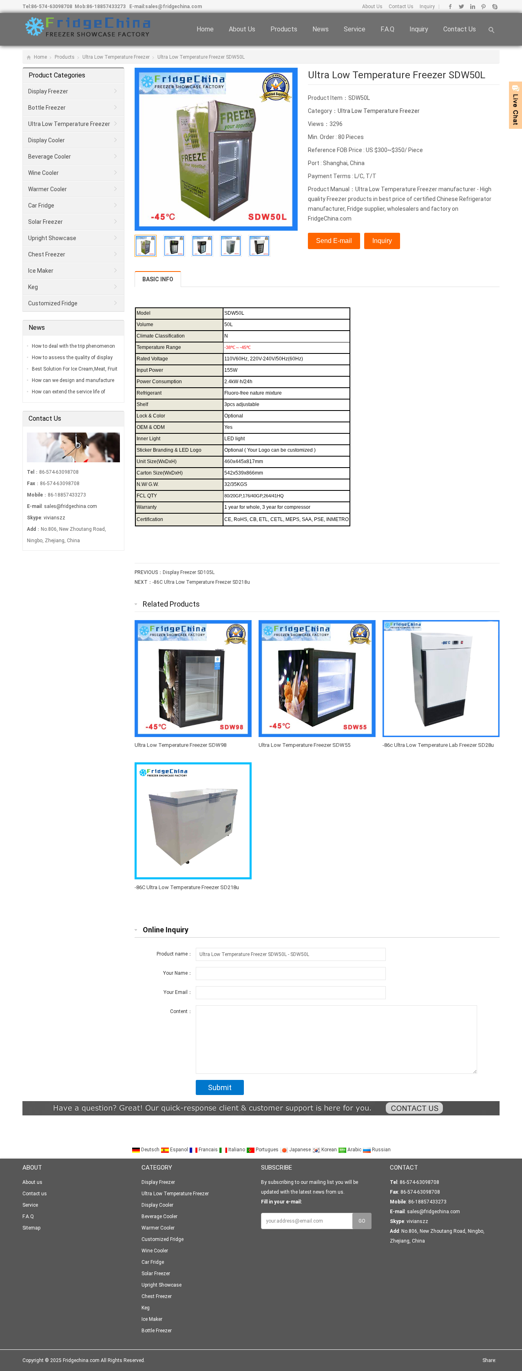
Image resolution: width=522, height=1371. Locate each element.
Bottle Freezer (47, 107)
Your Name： (177, 973)
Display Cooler (46, 140)
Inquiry (426, 6)
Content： (181, 1011)
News (320, 29)
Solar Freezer (45, 222)
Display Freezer (48, 91)
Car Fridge (41, 205)
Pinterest (483, 6)
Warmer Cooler (47, 189)
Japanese (300, 1149)
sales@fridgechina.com (173, 6)
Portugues (267, 1149)
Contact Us (400, 6)
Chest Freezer (46, 254)
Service (354, 29)
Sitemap (31, 1228)
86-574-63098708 (51, 6)
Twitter (461, 6)
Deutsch (150, 1149)
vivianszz (54, 518)
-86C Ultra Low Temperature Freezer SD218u (201, 582)
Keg (33, 287)
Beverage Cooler (49, 156)
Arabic (354, 1149)
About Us (372, 6)
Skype (494, 6)
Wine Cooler (43, 173)
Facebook (450, 6)
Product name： (174, 954)
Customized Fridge (52, 303)
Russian (381, 1149)
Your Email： (178, 992)
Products (283, 29)
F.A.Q (387, 29)
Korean (329, 1149)
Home (205, 29)
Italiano (236, 1149)
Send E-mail (334, 240)
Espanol (179, 1149)
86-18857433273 (106, 6)
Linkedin (472, 6)
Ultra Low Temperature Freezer (116, 57)
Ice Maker (40, 270)
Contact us (459, 29)
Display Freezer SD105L (189, 572)
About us (242, 29)
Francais (208, 1149)
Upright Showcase (52, 238)
